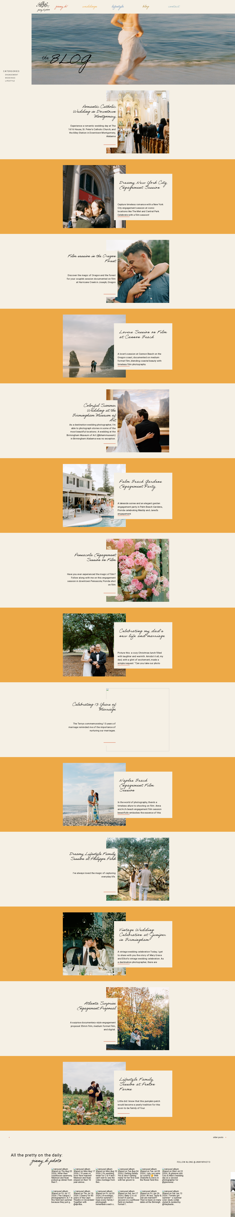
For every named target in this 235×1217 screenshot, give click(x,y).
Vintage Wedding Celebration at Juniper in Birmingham (142, 935)
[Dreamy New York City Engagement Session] (94, 196)
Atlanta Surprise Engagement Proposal (96, 1006)
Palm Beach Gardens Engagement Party (140, 484)
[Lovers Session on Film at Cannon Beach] (94, 346)
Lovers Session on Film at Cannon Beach (143, 335)
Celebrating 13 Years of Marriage (94, 707)
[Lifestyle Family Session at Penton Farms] (94, 1093)
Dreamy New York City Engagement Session (143, 186)
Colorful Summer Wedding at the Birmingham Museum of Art (94, 413)
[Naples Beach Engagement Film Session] (94, 794)
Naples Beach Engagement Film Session (136, 786)
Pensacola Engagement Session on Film (95, 558)
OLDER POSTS (218, 1137)
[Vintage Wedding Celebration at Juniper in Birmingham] (94, 943)
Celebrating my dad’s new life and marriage (142, 634)
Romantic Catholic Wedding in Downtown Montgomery (94, 112)
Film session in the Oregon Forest (92, 259)
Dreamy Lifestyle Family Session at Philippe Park (92, 857)
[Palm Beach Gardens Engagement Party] (94, 495)
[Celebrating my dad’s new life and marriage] (94, 644)
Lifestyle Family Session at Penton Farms (137, 1084)
